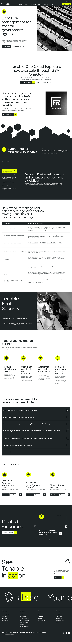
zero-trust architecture (42, 184)
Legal (27, 632)
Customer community (24, 622)
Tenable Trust (22, 624)
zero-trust (59, 151)
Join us (57, 622)
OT (54, 150)
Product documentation (24, 620)
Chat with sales (59, 618)
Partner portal (4, 618)
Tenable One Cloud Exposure (13, 108)
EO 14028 (36, 184)
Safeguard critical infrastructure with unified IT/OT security (9, 178)
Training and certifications (25, 618)
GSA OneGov (12, 375)
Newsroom (40, 618)
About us (39, 614)
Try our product (59, 616)
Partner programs (5, 620)
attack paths (30, 230)
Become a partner (5, 614)
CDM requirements (53, 184)
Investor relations (41, 620)
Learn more (12, 378)
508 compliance (32, 632)
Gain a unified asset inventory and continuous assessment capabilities (9, 171)
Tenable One (4, 108)
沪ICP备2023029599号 (41, 632)
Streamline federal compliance (9, 185)
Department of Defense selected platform (9, 189)
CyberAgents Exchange (24, 626)
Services (21, 614)
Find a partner (4, 616)
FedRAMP (11, 110)
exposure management (35, 223)
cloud (52, 150)
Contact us (58, 614)
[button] (35, 526)
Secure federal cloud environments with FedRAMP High (9, 182)
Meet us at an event (60, 620)
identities (60, 150)
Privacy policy (4, 632)
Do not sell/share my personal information (16, 632)
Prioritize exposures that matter (9, 174)
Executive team (41, 616)
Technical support (23, 616)
